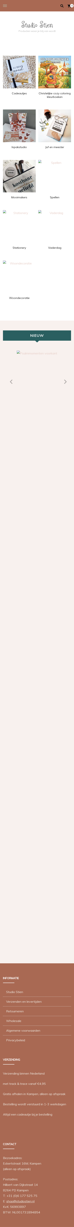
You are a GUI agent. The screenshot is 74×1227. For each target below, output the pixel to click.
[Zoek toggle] (62, 5)
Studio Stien (37, 24)
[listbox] (37, 652)
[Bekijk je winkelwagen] (69, 6)
